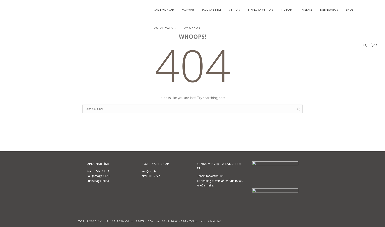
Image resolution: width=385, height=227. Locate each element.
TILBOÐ (286, 9)
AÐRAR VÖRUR (164, 27)
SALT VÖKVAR (164, 9)
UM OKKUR (191, 27)
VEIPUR (234, 9)
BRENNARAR (329, 9)
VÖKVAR (188, 9)
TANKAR (306, 9)
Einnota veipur (260, 9)
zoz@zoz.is (149, 171)
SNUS (349, 9)
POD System (211, 9)
